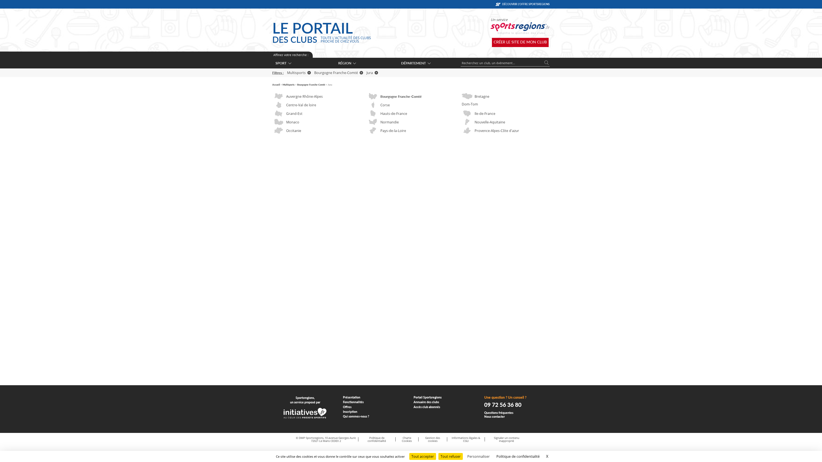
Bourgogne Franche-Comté (336, 72)
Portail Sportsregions (428, 397)
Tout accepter (422, 456)
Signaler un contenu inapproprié (506, 439)
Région (344, 63)
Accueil (276, 84)
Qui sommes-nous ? (356, 416)
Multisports (296, 72)
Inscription (350, 411)
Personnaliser (478, 456)
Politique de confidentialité (377, 439)
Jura (369, 72)
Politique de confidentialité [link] (518, 456)
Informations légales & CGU (466, 439)
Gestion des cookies (432, 439)
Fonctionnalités (353, 402)
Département (413, 63)
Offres (347, 407)
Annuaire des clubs (426, 402)
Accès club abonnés (427, 407)
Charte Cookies (407, 439)
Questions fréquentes (498, 413)
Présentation (351, 397)
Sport (281, 63)
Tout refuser (451, 456)
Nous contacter (494, 416)
